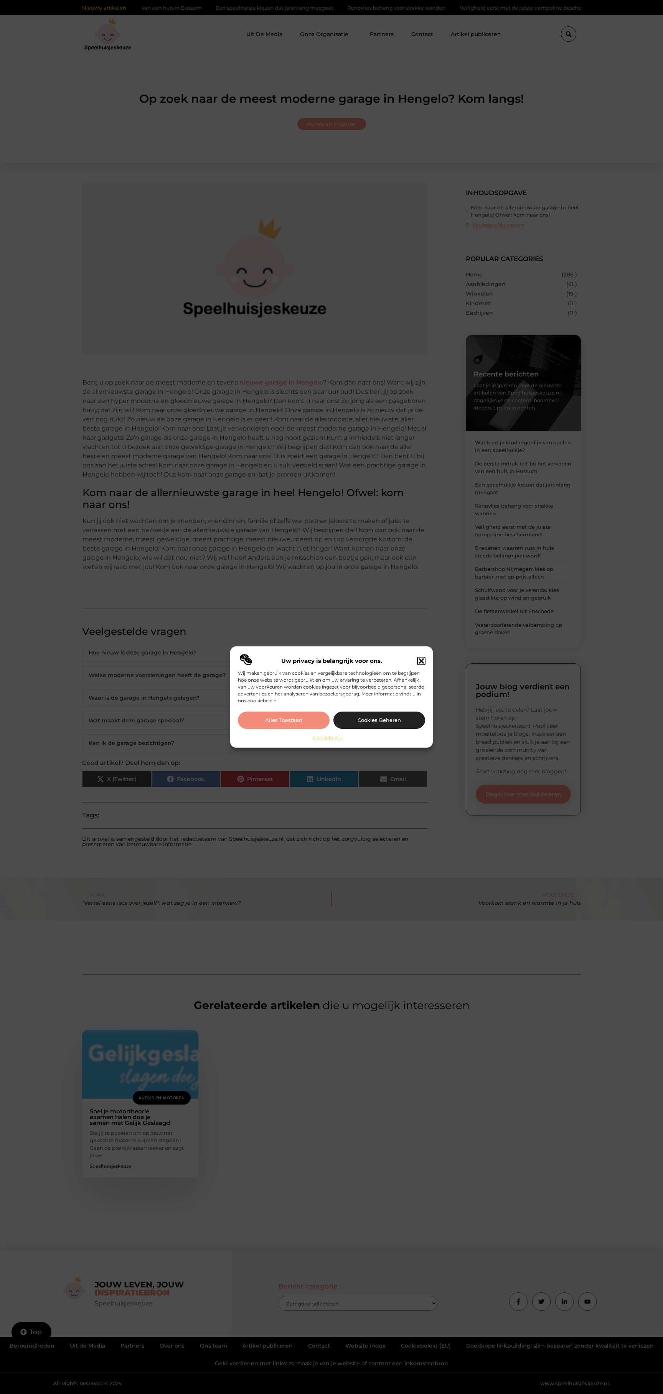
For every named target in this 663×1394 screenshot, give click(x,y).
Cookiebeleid (328, 737)
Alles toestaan (283, 720)
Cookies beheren (379, 720)
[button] (421, 661)
